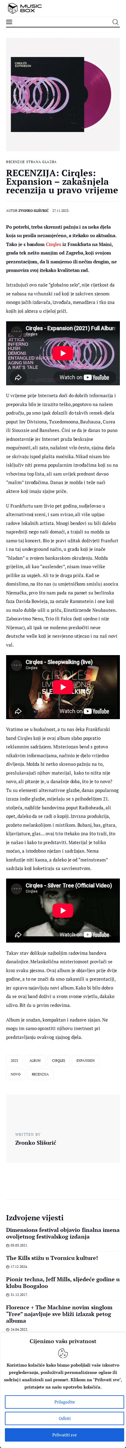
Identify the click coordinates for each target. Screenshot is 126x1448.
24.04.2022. (19, 1329)
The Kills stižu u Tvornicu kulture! (52, 1257)
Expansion (85, 1060)
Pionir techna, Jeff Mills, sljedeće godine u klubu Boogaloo (63, 1282)
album (35, 1060)
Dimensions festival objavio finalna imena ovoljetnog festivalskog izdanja (63, 1233)
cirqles (58, 1060)
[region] (63, 1390)
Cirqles (53, 244)
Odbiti (65, 1418)
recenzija (40, 1074)
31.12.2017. (19, 1295)
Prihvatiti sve (64, 1435)
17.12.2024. (19, 1266)
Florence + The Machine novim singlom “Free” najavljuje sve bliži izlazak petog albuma (59, 1314)
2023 (14, 1060)
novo (15, 1074)
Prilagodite (64, 1402)
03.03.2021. (19, 1245)
